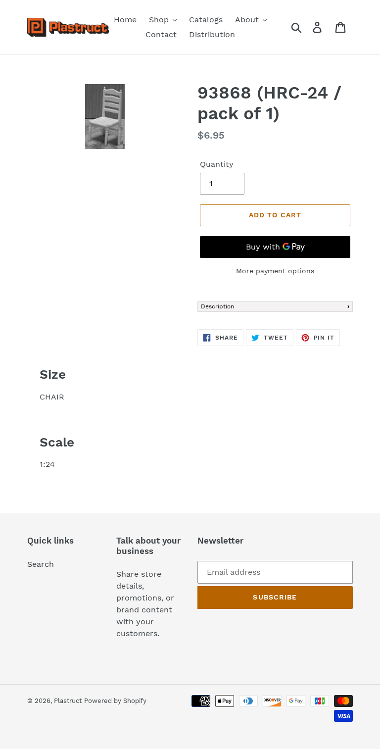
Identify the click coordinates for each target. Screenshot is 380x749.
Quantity (217, 164)
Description (217, 306)
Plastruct (68, 700)
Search (40, 564)
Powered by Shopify (115, 700)
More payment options (275, 271)
